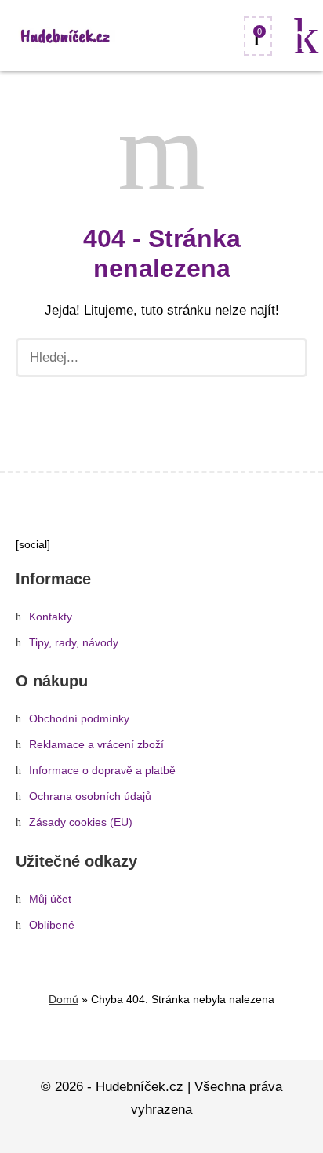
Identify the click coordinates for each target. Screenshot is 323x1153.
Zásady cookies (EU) (80, 822)
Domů (63, 999)
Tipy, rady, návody (73, 643)
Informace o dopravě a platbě (102, 771)
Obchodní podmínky (79, 719)
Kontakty (50, 617)
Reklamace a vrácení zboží (96, 745)
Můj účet (50, 899)
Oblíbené (51, 925)
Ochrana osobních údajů (90, 796)
